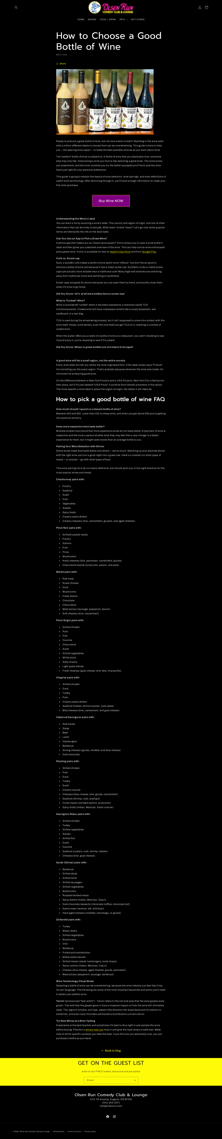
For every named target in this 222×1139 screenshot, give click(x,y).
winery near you (94, 1029)
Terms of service (74, 1131)
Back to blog (113, 1050)
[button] (16, 7)
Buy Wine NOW (111, 201)
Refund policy (58, 1131)
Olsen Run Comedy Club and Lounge (35, 1131)
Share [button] (63, 64)
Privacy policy (90, 1131)
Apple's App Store (120, 251)
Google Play (149, 251)
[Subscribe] (134, 1080)
